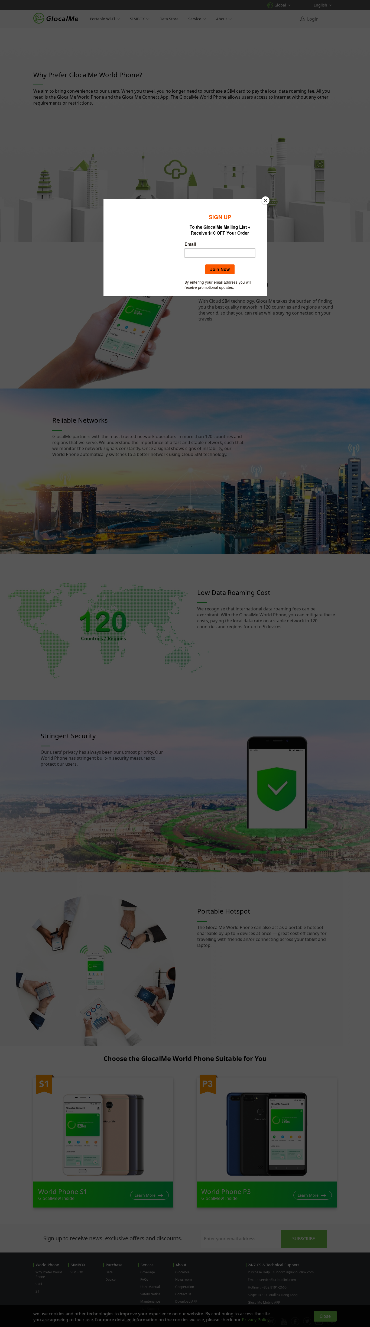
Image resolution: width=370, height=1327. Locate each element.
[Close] (265, 200)
